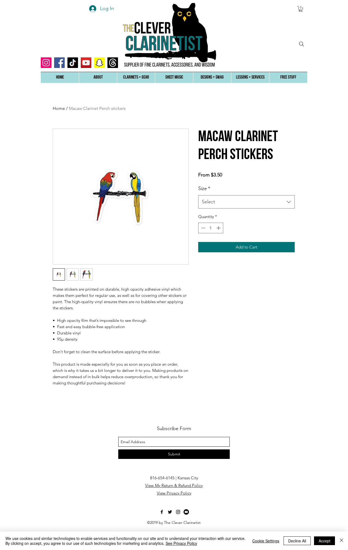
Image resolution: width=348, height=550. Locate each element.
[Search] (301, 44)
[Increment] (219, 228)
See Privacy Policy (181, 543)
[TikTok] (72, 62)
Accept (324, 540)
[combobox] (246, 202)
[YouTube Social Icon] (86, 62)
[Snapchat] (99, 62)
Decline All (297, 540)
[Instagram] (46, 62)
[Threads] (112, 62)
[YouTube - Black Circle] (186, 512)
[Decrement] (202, 228)
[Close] (341, 541)
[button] (98, 77)
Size (204, 188)
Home (59, 108)
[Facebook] (59, 62)
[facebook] (161, 512)
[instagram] (178, 512)
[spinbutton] (210, 228)
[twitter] (170, 512)
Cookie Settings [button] (265, 540)
